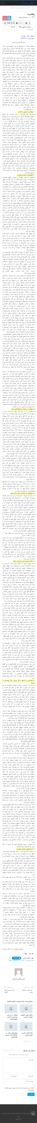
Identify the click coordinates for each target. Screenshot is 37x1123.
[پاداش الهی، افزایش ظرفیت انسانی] (26, 1008)
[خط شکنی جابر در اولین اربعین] (26, 1026)
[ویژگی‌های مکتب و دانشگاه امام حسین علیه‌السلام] (11, 1026)
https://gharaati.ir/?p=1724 (16, 960)
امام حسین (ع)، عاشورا (9, 991)
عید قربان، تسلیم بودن (27, 991)
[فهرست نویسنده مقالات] (18, 972)
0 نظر (29, 29)
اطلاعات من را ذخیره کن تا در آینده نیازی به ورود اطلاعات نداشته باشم (19, 1089)
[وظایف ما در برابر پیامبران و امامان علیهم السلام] (11, 1008)
